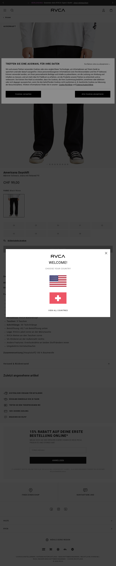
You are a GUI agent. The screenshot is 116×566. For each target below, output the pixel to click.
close (106, 253)
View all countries (58, 310)
